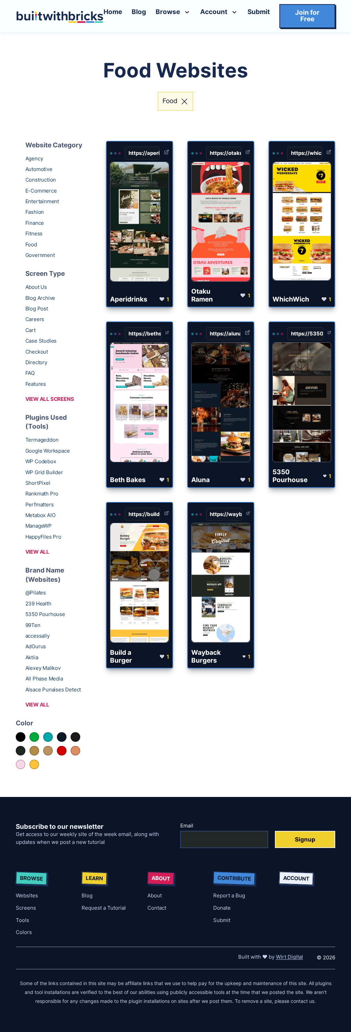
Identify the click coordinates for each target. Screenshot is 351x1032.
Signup (305, 839)
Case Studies (41, 340)
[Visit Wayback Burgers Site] (248, 514)
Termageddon (42, 440)
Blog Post (36, 308)
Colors (24, 932)
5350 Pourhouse (45, 614)
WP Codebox (40, 461)
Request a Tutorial (104, 908)
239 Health (38, 603)
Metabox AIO (40, 515)
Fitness (34, 233)
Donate (222, 908)
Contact (156, 908)
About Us (36, 287)
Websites (27, 895)
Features (35, 384)
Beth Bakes (128, 480)
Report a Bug (229, 895)
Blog (139, 12)
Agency (34, 158)
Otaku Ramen (202, 295)
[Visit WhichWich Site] (328, 153)
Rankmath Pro (42, 493)
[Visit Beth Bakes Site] (167, 334)
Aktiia (31, 657)
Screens (26, 908)
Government (40, 255)
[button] (258, 16)
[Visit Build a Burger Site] (166, 514)
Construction (40, 179)
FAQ (30, 373)
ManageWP (38, 526)
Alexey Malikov (43, 668)
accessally (37, 635)
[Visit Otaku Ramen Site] (247, 153)
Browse (168, 12)
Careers (35, 319)
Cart (30, 330)
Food (31, 244)
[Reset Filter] (184, 101)
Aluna (200, 480)
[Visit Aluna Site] (247, 334)
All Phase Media (44, 678)
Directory (36, 362)
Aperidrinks (128, 299)
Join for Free (307, 16)
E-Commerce (41, 190)
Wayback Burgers (206, 656)
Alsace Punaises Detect (53, 689)
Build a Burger (121, 656)
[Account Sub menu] (234, 12)
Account (213, 12)
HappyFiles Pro (43, 536)
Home (113, 12)
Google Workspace (47, 450)
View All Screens (49, 399)
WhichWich (291, 299)
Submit (258, 12)
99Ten (32, 625)
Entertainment (42, 201)
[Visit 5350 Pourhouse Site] (329, 334)
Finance (34, 223)
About (154, 895)
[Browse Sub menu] (187, 12)
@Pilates (35, 592)
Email (186, 825)
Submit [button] (221, 920)
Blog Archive (40, 298)
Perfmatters (39, 504)
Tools (22, 920)
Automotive (38, 169)
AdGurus (35, 646)
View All (37, 552)
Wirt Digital (289, 957)
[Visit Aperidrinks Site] (166, 153)
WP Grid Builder (44, 472)
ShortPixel (37, 483)
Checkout (36, 351)
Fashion (34, 212)
